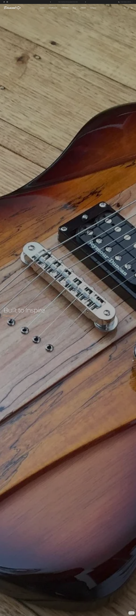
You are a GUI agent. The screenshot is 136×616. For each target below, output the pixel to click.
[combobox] (125, 2)
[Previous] (50, 2)
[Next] (85, 2)
